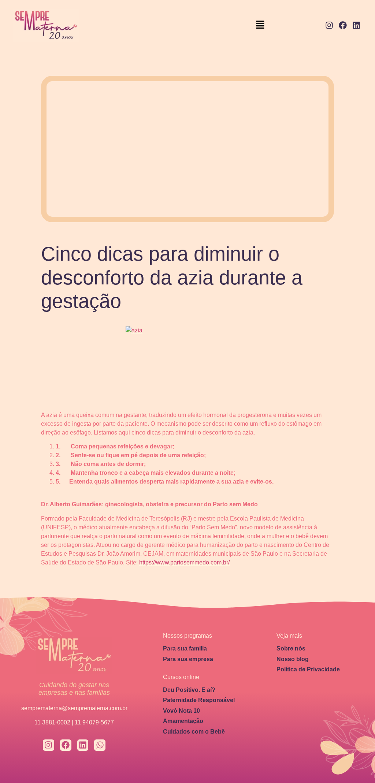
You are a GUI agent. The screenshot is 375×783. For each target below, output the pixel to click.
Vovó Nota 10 (181, 711)
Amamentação (183, 721)
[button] (260, 25)
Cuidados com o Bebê (194, 731)
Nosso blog (292, 659)
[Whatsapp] (99, 745)
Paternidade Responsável (199, 700)
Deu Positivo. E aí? (189, 690)
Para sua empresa (188, 659)
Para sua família (185, 648)
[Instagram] (329, 25)
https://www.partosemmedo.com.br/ (184, 562)
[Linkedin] (356, 25)
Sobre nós (290, 648)
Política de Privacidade (308, 669)
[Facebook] (342, 25)
